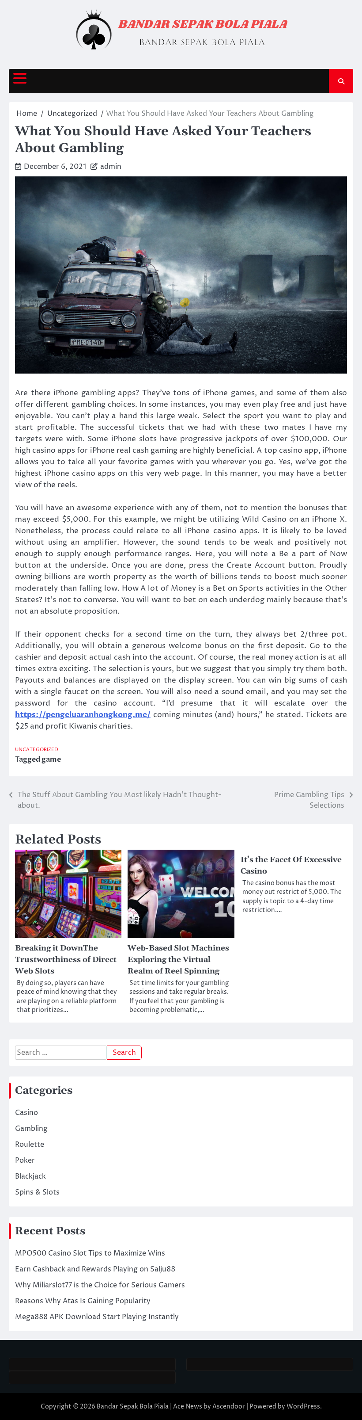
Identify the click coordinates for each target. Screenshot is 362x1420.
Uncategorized (36, 749)
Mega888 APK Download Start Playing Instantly (97, 1317)
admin (110, 167)
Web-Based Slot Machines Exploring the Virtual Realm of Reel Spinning (178, 959)
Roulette (29, 1144)
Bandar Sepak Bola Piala (133, 1406)
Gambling (31, 1129)
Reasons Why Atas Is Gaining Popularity (83, 1301)
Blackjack (30, 1176)
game (51, 759)
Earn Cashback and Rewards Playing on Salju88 (95, 1269)
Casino (26, 1113)
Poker (25, 1160)
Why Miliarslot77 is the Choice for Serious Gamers (100, 1285)
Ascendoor (228, 1406)
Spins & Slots (37, 1192)
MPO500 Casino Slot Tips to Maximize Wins (90, 1253)
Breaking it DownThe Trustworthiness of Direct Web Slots (66, 959)
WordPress (303, 1406)
